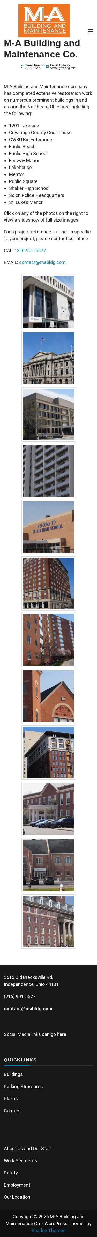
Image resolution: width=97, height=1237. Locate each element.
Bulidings (13, 1074)
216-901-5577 (33, 68)
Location (21, 1197)
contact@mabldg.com (63, 68)
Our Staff (42, 1148)
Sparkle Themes (49, 1230)
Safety (11, 1172)
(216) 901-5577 (19, 996)
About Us (13, 1148)
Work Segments (20, 1160)
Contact (12, 1110)
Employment (17, 1185)
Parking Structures (23, 1086)
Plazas (11, 1098)
